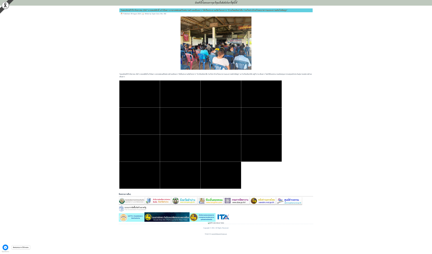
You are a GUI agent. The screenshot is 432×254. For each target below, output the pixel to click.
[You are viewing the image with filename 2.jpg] (261, 121)
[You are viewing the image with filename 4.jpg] (180, 148)
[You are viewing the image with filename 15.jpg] (221, 121)
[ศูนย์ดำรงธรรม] (289, 204)
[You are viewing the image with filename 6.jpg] (261, 148)
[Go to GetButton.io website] (5, 251)
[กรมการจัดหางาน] (237, 204)
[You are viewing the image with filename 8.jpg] (180, 175)
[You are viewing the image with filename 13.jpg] (139, 121)
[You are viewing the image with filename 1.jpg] (139, 93)
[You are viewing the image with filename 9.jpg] (221, 175)
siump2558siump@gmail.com (219, 234)
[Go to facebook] (5, 247)
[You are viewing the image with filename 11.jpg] (221, 93)
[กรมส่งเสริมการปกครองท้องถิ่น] (132, 204)
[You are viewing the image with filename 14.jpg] (180, 121)
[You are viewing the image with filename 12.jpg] (261, 93)
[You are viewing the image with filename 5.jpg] (221, 148)
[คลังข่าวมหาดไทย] (263, 204)
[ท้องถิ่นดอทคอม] (210, 204)
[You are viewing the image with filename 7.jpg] (139, 175)
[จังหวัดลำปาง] (184, 204)
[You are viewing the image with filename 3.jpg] (139, 148)
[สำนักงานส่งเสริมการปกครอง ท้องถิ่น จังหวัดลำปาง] (158, 204)
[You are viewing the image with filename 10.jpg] (180, 93)
